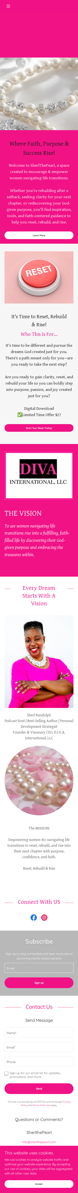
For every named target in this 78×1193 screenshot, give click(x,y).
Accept (39, 1183)
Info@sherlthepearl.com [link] (39, 1142)
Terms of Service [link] (41, 1105)
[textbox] (39, 968)
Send (39, 1088)
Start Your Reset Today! (39, 428)
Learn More (39, 235)
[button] (10, 6)
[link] (33, 918)
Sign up (39, 982)
